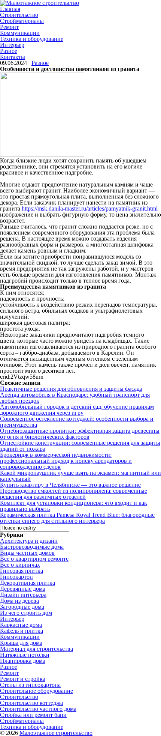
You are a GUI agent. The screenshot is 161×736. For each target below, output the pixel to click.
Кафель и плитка (21, 631)
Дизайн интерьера (23, 595)
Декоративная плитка (27, 582)
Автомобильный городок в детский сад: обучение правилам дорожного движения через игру (77, 409)
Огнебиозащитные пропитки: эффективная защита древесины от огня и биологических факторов (80, 433)
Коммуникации (20, 33)
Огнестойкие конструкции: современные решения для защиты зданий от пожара (80, 445)
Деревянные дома (22, 588)
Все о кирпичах (20, 564)
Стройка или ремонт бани (33, 715)
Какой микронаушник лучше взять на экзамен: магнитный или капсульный (80, 476)
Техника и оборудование (31, 39)
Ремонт (9, 27)
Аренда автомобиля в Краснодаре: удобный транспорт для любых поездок (75, 397)
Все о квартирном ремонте (34, 558)
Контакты (12, 57)
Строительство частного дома (38, 709)
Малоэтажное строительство (55, 733)
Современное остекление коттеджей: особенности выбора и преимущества (77, 421)
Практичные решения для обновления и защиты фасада (71, 388)
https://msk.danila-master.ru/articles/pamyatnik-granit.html (90, 208)
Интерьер (12, 45)
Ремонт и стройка (22, 679)
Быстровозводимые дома (32, 546)
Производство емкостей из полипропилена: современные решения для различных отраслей (73, 494)
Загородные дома (22, 607)
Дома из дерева (19, 601)
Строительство (19, 15)
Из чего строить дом (26, 613)
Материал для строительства (36, 649)
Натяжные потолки (24, 655)
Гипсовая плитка (21, 570)
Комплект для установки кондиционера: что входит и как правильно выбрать (73, 506)
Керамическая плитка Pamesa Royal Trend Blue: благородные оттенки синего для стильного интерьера (77, 518)
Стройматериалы (22, 21)
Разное (8, 51)
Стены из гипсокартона (30, 685)
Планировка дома (22, 661)
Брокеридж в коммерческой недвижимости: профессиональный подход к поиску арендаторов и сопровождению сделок (66, 461)
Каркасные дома (21, 625)
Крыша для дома (21, 643)
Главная (10, 9)
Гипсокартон (16, 576)
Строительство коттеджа (31, 703)
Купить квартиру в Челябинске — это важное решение (70, 485)
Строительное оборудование (36, 691)
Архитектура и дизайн (29, 540)
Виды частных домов (27, 552)
